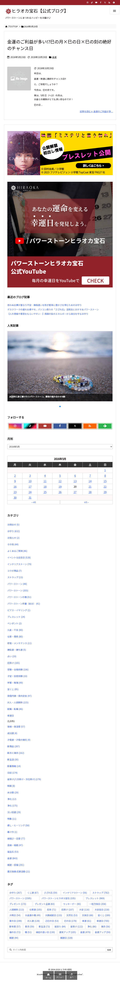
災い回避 (14, 812)
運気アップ (67, 932)
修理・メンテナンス (19, 643)
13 (75, 481)
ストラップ (15, 577)
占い (11, 656)
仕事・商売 (15, 636)
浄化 (11, 799)
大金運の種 (32, 915)
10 (30, 481)
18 (45, 486)
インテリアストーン (19, 564)
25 (45, 492)
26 (60, 492)
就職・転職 (15, 709)
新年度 (14, 926)
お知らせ (13, 537)
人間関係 (16, 909)
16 (15, 486)
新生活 (12, 759)
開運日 (66, 937)
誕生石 (12, 851)
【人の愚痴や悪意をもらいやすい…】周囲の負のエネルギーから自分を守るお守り (47, 313)
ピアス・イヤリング (18, 610)
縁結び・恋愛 (16, 838)
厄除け (13, 662)
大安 (84, 909)
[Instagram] (87, 2)
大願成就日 (53, 915)
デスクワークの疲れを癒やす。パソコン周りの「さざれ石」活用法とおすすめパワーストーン (53, 309)
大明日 (14, 915)
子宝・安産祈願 (17, 676)
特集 (11, 818)
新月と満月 (15, 752)
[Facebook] (100, 2)
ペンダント (14, 623)
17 (30, 486)
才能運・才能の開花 (18, 739)
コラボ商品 (14, 570)
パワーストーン (17, 583)
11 (45, 481)
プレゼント (17, 903)
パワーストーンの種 (19, 597)
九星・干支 (15, 630)
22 (105, 486)
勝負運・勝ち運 (16, 649)
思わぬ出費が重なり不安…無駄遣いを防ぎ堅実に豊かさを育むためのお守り (44, 305)
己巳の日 (52, 920)
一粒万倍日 (97, 903)
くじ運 (32, 892)
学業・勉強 (15, 682)
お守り (13, 531)
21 (90, 486)
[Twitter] (105, 2)
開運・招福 (15, 864)
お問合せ (13, 524)
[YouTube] (96, 2)
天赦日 (87, 915)
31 (30, 497)
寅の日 (15, 920)
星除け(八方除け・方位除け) (24, 779)
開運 (13, 937)
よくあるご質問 (17, 550)
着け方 (12, 831)
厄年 (51, 909)
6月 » (86, 502)
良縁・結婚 (15, 845)
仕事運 (35, 909)
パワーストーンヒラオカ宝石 (58, 898)
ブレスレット (16, 616)
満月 (105, 926)
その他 (12, 544)
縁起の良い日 (45, 932)
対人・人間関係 (17, 702)
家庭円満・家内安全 (19, 695)
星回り (60, 926)
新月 (29, 926)
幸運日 (10, 715)
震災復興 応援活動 (18, 871)
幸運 (86, 920)
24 (30, 492)
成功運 (12, 733)
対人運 (33, 920)
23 (15, 492)
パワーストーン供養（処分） (23, 603)
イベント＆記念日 (19, 557)
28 (90, 492)
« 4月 (34, 502)
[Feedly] (114, 2)
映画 (11, 785)
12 (60, 481)
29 (105, 492)
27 (75, 492)
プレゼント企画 (45, 903)
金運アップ (102, 932)
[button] (12, 362)
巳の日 (70, 920)
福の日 (14, 932)
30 (15, 497)
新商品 (13, 746)
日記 (12, 772)
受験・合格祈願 (17, 669)
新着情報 (14, 766)
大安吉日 (102, 909)
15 (105, 481)
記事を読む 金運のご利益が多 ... (96, 111)
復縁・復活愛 (16, 726)
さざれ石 (50, 892)
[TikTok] (92, 2)
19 (60, 486)
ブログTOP (13, 26)
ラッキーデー (72, 903)
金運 (54, 57)
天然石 (72, 915)
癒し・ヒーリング (18, 825)
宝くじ (12, 689)
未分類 (12, 792)
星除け (76, 926)
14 (90, 481)
